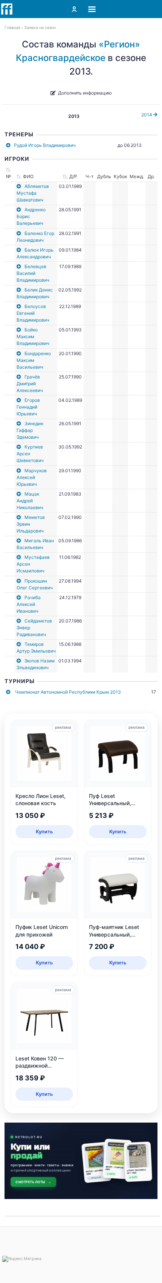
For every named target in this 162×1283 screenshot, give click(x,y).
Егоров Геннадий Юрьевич (28, 406)
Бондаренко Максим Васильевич (34, 360)
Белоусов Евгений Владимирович (33, 313)
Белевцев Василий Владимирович (33, 273)
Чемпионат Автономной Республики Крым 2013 (68, 692)
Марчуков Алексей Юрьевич (32, 477)
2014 (147, 114)
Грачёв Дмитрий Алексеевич (30, 383)
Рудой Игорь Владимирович (45, 145)
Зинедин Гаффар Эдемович (30, 430)
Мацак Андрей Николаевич (30, 500)
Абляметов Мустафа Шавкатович (33, 193)
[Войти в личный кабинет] (74, 9)
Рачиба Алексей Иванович (29, 604)
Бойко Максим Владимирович (33, 336)
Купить (44, 831)
